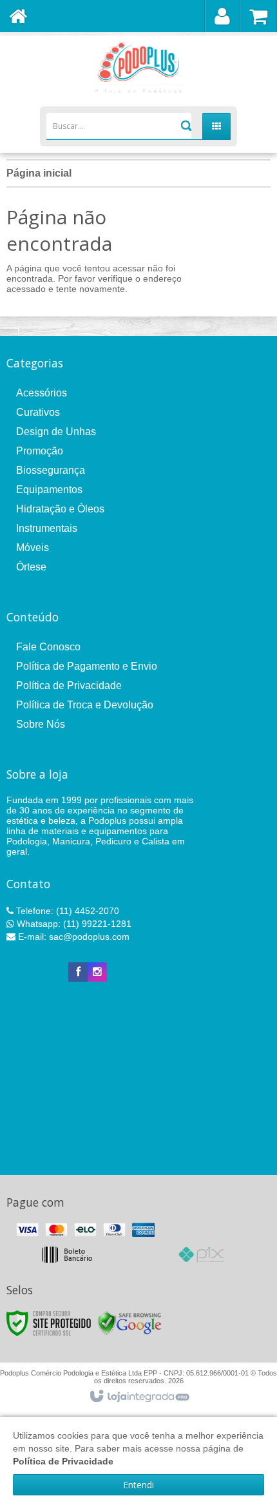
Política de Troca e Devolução (84, 704)
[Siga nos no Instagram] (97, 972)
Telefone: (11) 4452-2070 (66, 911)
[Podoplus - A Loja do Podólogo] (138, 67)
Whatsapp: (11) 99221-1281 (72, 924)
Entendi (138, 1485)
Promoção (39, 450)
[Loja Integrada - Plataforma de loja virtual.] (139, 1397)
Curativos (38, 412)
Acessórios (41, 392)
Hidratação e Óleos (60, 508)
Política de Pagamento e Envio (86, 666)
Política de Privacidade (69, 685)
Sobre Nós (40, 724)
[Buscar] (185, 125)
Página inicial (39, 173)
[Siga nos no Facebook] (78, 972)
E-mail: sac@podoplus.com (72, 936)
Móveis (32, 547)
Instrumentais (46, 528)
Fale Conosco (48, 646)
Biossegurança (50, 470)
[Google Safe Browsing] (129, 1322)
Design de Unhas (56, 431)
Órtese (31, 566)
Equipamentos (49, 489)
